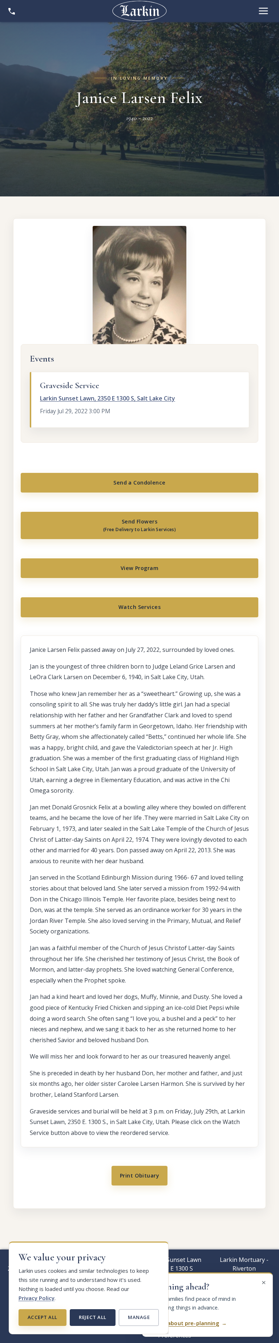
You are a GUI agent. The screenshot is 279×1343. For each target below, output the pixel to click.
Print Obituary (139, 1175)
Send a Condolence (139, 482)
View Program (139, 568)
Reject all (92, 1317)
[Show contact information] (11, 11)
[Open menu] (263, 11)
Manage (139, 1317)
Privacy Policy (36, 1298)
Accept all (42, 1317)
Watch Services (139, 606)
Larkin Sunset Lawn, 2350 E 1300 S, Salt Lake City (107, 398)
